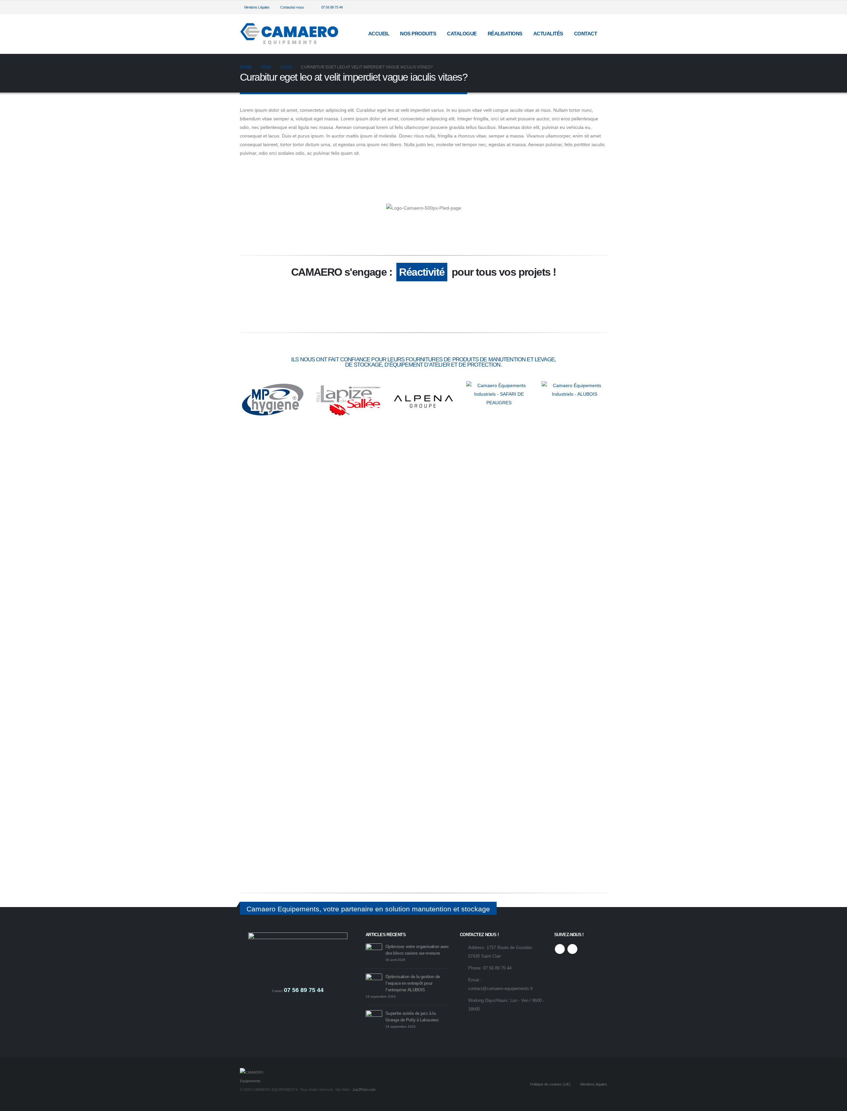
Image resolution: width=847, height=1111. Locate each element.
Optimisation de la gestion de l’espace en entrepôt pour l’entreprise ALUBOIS (412, 983)
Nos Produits (418, 33)
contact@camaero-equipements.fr (500, 988)
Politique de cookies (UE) (550, 1084)
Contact (585, 33)
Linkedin (572, 949)
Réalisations (505, 33)
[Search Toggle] (576, 7)
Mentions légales (593, 1084)
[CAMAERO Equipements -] (289, 34)
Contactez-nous (292, 7)
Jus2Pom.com (364, 1089)
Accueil (378, 33)
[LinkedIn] (602, 7)
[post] (374, 951)
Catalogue (462, 33)
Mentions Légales (257, 7)
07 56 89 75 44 (332, 7)
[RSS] (591, 7)
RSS (560, 949)
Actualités (548, 33)
